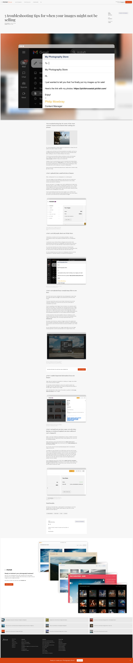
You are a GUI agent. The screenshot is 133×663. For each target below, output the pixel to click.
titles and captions (50, 391)
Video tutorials (44, 650)
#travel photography (62, 647)
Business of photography (25, 642)
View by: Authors (45, 651)
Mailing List (13, 645)
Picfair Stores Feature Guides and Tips (48, 642)
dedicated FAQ (49, 318)
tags (75, 390)
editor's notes (56, 513)
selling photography (50, 513)
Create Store (128, 2)
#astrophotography (62, 646)
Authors (13, 640)
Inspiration (23, 647)
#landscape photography (62, 643)
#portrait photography (62, 650)
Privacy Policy (14, 641)
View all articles (50, 531)
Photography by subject (25, 650)
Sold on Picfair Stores (45, 643)
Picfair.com (13, 647)
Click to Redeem (82, 369)
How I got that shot (45, 646)
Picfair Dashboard (71, 443)
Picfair (61, 513)
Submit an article (14, 643)
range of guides (49, 158)
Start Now (80, 660)
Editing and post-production (25, 643)
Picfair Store (60, 162)
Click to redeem (9, 584)
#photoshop (60, 642)
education (66, 513)
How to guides (44, 647)
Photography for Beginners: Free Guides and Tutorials (29, 646)
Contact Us (13, 644)
